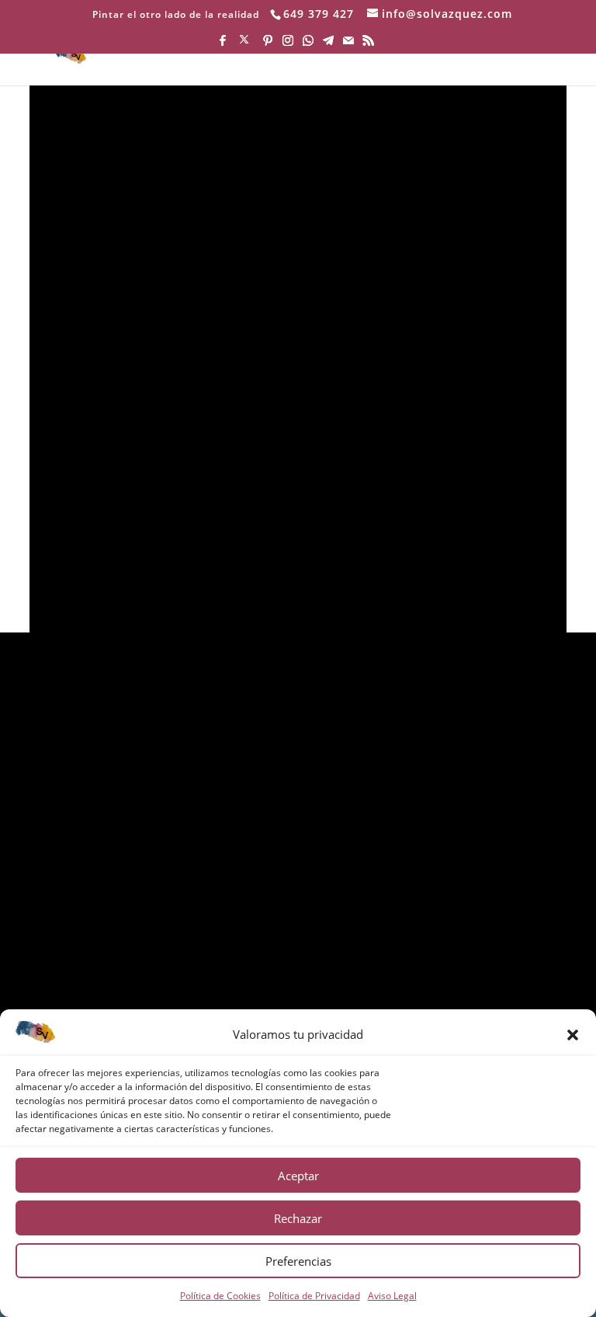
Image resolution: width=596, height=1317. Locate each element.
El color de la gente (178, 548)
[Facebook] (223, 44)
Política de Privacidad (314, 1295)
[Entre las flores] (298, 305)
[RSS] (368, 44)
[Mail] (348, 44)
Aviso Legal (392, 1295)
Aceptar (298, 1175)
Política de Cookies (220, 1295)
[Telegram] (328, 44)
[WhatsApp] (308, 44)
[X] (244, 44)
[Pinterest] (268, 44)
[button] (572, 1035)
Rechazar (298, 1218)
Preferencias (298, 1261)
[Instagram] (288, 44)
